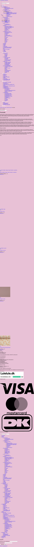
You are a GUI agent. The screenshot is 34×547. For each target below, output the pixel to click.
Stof (3, 107)
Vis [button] (0, 297)
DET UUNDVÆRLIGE (6, 496)
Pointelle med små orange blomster (5, 347)
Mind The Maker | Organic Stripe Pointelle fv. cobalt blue (8, 172)
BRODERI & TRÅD (4, 101)
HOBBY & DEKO (7, 493)
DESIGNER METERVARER (9, 8)
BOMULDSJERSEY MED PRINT (11, 13)
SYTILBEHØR (4, 52)
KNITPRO (6, 100)
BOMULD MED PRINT (8, 458)
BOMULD (4, 25)
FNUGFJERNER (5, 83)
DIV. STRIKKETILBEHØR (7, 82)
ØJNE (6, 72)
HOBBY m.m (5, 61)
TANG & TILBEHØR (8, 490)
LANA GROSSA (7, 89)
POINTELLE (8, 15)
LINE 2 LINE (5, 76)
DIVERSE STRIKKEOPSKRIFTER (10, 90)
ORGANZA (6, 39)
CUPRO (6, 34)
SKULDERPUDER (8, 70)
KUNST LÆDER (7, 20)
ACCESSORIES (7, 7)
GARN (3, 80)
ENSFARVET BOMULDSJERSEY (12, 443)
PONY (6, 531)
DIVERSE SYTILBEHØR (8, 66)
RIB (3, 48)
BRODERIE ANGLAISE (8, 32)
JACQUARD (5, 46)
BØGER (6, 522)
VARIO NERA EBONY (8, 93)
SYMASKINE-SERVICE (3, 362)
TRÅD (6, 56)
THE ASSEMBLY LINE (6, 79)
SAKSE (6, 69)
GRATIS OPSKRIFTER (8, 91)
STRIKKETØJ (4, 81)
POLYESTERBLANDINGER (7, 47)
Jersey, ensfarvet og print (8, 107)
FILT (5, 36)
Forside (1, 107)
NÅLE (6, 499)
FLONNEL (6, 37)
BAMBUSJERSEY (9, 12)
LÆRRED (6, 29)
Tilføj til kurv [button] (2, 174)
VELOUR (4, 51)
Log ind (5, 544)
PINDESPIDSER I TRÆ (8, 525)
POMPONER (7, 64)
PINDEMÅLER (5, 86)
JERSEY (6, 11)
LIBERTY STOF (7, 28)
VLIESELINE (7, 502)
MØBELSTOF (7, 21)
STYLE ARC (5, 78)
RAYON (6, 41)
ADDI (6, 98)
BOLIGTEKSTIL (5, 17)
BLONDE (4, 43)
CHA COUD (5, 74)
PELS (6, 40)
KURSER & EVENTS (3, 360)
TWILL (4, 50)
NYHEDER (3, 4)
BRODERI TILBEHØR (6, 104)
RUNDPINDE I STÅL (8, 95)
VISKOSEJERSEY (9, 16)
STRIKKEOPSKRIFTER (7, 88)
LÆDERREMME (7, 63)
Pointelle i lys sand (3, 250)
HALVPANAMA (7, 449)
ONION (4, 77)
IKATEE (4, 75)
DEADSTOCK (7, 9)
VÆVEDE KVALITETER (7, 31)
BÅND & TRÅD (5, 53)
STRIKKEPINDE (5, 92)
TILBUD (3, 5)
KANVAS (6, 19)
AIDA (4, 102)
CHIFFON (6, 33)
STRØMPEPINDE (7, 528)
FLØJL (4, 45)
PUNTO (8, 446)
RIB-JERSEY (9, 14)
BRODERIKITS (5, 534)
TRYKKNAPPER (7, 60)
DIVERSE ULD (7, 24)
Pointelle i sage (2, 211)
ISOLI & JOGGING (7, 10)
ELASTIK (6, 54)
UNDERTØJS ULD (8, 455)
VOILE (6, 461)
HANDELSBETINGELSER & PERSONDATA (6, 359)
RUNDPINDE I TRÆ (8, 94)
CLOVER (6, 99)
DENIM (4, 44)
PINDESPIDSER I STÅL (8, 96)
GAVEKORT (3, 105)
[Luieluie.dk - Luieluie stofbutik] (4, 0)
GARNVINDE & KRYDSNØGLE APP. (8, 84)
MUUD (4, 85)
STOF (2, 6)
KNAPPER (6, 58)
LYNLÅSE (6, 59)
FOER (6, 38)
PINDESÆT (7, 97)
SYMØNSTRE (4, 73)
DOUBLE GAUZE (7, 35)
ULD (4, 23)
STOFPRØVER (2, 361)
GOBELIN (6, 18)
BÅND (6, 484)
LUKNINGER (5, 487)
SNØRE (6, 55)
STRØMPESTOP (5, 87)
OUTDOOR (6, 22)
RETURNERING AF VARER (4, 363)
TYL (5, 42)
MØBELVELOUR (7, 452)
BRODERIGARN (5, 103)
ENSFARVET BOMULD (8, 26)
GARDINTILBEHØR (8, 62)
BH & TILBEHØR (7, 57)
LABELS (6, 67)
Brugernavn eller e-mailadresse (5, 541)
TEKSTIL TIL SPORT (6, 49)
